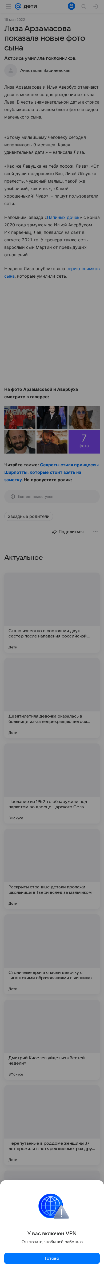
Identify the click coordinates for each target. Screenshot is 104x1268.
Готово (52, 1258)
